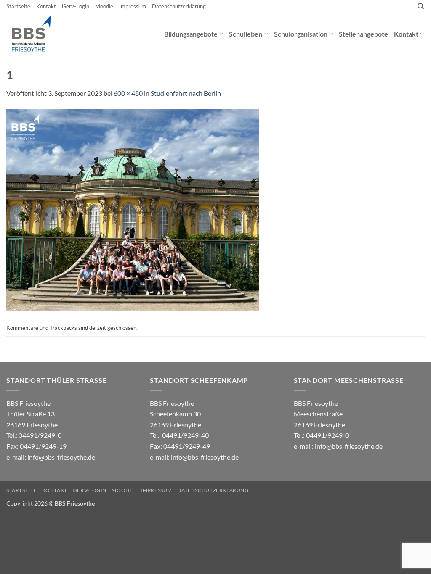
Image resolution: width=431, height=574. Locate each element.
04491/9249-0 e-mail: (36, 446)
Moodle (104, 6)
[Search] (421, 6)
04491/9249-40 (185, 435)
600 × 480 (128, 93)
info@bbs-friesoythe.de (61, 457)
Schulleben (245, 34)
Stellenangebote (363, 34)
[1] (132, 209)
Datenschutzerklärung (179, 6)
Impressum (132, 6)
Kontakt (46, 6)
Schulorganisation (300, 34)
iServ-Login (75, 6)
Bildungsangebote (191, 34)
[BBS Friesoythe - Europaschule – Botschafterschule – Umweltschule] (38, 34)
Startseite (18, 6)
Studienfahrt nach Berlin (186, 93)
